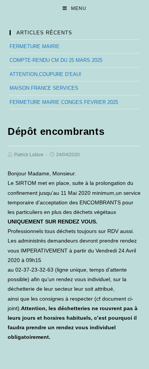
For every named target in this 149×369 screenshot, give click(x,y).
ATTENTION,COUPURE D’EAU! (45, 74)
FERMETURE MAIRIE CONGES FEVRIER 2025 (64, 102)
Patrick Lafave (29, 154)
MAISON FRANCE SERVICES (44, 88)
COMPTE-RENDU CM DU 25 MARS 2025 (56, 60)
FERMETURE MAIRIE (35, 46)
